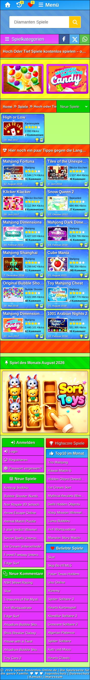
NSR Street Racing (18, 582)
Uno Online (56, 582)
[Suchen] (75, 22)
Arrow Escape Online (20, 513)
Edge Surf (11, 563)
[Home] (8, 5)
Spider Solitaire (59, 641)
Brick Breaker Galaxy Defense (24, 633)
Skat (7, 591)
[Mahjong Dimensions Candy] (67, 79)
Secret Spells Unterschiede (24, 538)
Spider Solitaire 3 (61, 599)
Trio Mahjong (58, 462)
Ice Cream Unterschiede (22, 546)
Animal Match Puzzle (20, 521)
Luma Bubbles (59, 521)
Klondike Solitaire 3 (62, 616)
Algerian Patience (61, 632)
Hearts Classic (59, 658)
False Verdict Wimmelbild (23, 529)
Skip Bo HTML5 (60, 565)
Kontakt (36, 677)
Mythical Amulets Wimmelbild (68, 496)
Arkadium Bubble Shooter (23, 624)
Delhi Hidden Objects (64, 504)
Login (13, 451)
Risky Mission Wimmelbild (67, 512)
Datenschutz (80, 673)
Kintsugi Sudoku (16, 487)
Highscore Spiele (69, 443)
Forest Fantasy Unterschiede (24, 555)
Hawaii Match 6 (59, 470)
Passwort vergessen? (25, 468)
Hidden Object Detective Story (68, 479)
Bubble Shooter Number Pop (24, 496)
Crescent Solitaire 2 (63, 624)
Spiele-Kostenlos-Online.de (35, 670)
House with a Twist (18, 641)
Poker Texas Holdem (63, 574)
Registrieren (18, 460)
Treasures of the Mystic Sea (24, 599)
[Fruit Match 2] (22, 79)
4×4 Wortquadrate (18, 608)
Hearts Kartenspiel (62, 607)
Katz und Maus (59, 649)
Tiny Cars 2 (12, 658)
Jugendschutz (56, 673)
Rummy (54, 591)
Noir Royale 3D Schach (21, 504)
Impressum (54, 677)
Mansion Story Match (64, 538)
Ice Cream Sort (59, 487)
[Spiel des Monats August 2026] (45, 432)
